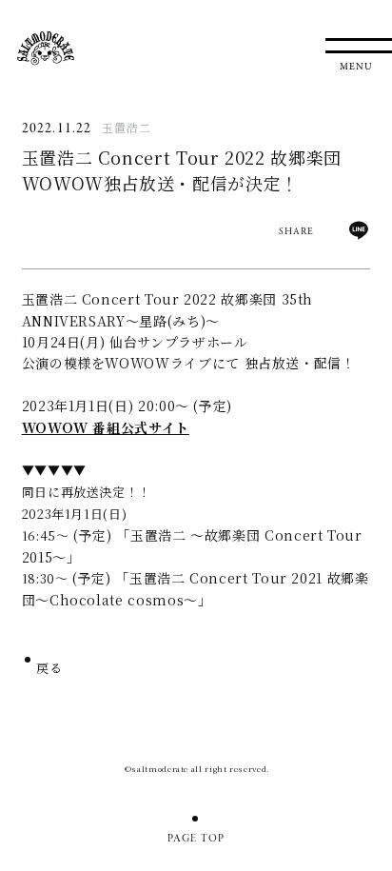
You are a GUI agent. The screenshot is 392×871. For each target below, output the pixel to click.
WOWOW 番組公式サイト (105, 427)
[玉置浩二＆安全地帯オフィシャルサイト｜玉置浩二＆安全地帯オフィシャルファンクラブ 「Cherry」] (45, 48)
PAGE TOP (196, 838)
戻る (50, 670)
